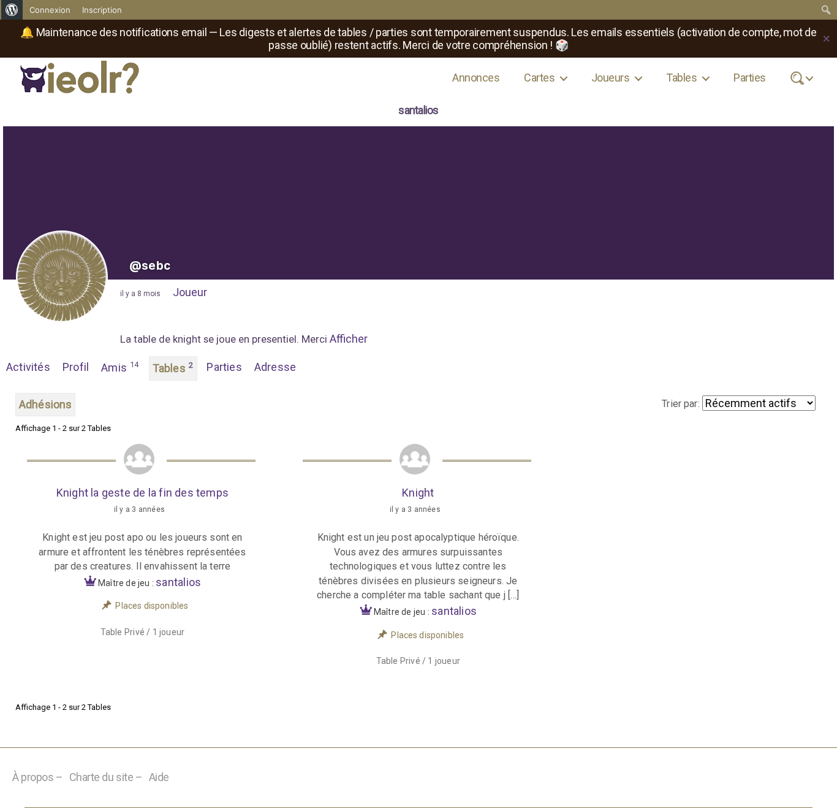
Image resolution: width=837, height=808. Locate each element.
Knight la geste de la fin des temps (142, 492)
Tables (681, 77)
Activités (28, 366)
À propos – (37, 777)
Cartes (539, 77)
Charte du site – (106, 777)
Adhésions (45, 404)
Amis (119, 367)
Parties (749, 77)
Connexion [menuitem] (49, 10)
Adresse (275, 366)
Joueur (190, 292)
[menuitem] (12, 10)
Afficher (349, 338)
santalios (178, 582)
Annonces (475, 77)
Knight (418, 492)
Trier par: (681, 404)
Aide (159, 777)
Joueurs (610, 77)
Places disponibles (151, 606)
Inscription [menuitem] (102, 10)
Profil (75, 366)
